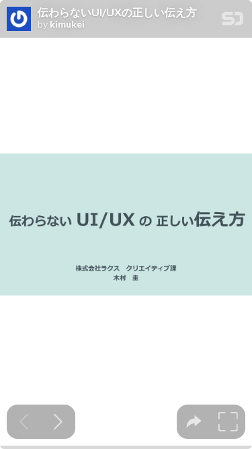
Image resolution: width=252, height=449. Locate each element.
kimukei (67, 24)
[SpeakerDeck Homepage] (232, 21)
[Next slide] (58, 422)
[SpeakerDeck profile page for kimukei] (19, 19)
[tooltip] (194, 422)
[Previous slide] (24, 422)
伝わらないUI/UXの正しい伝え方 (117, 12)
